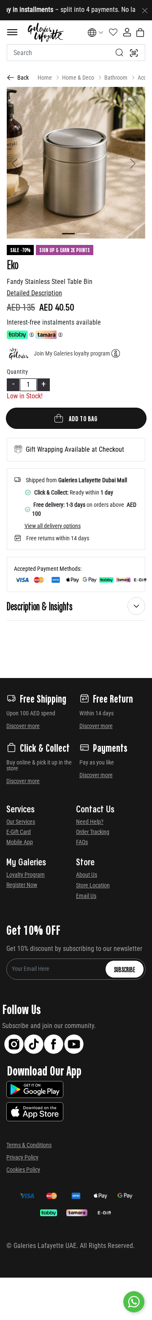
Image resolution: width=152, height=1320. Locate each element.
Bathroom (116, 77)
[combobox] (76, 52)
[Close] (145, 10)
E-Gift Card (18, 831)
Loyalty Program (25, 874)
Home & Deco (78, 77)
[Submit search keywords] (119, 52)
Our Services (20, 821)
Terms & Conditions (29, 1145)
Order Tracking (92, 831)
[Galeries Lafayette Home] (45, 32)
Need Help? (89, 821)
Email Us (86, 895)
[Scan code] (134, 52)
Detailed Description (34, 293)
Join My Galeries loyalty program (72, 353)
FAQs (82, 842)
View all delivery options (52, 525)
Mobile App (19, 842)
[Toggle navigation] (12, 32)
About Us (86, 874)
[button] (17, 163)
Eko (13, 264)
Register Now (21, 884)
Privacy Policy (22, 1157)
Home (45, 77)
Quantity (17, 371)
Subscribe (124, 969)
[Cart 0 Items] (140, 33)
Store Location (93, 885)
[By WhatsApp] (133, 1301)
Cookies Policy (23, 1169)
